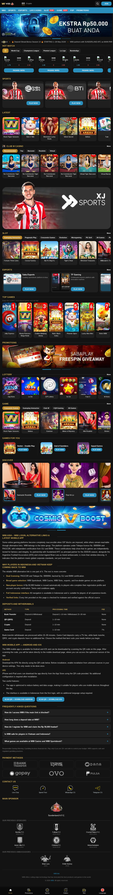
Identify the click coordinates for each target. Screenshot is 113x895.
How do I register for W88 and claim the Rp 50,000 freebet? (31, 727)
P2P (72, 10)
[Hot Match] (5, 50)
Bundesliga (74, 51)
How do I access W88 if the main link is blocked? (27, 712)
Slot (48, 10)
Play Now (41, 495)
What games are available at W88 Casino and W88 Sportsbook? (33, 741)
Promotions (83, 10)
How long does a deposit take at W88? (22, 720)
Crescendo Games (48, 237)
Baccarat (31, 151)
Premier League (49, 51)
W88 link (57, 873)
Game (62, 10)
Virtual (52, 151)
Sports (12, 10)
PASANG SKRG (19, 70)
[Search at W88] (97, 3)
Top (21, 151)
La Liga (63, 51)
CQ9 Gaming (59, 408)
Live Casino (35, 10)
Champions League (31, 51)
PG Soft (89, 237)
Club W (46, 408)
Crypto (29, 3)
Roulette (42, 151)
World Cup (15, 51)
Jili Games (100, 237)
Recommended (10, 151)
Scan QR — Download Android (19, 699)
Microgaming (76, 237)
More (109, 146)
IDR (23, 3)
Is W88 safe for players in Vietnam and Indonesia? (27, 734)
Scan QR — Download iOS (50, 699)
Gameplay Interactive (12, 237)
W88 (4, 10)
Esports (22, 10)
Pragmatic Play (30, 237)
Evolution (63, 237)
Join (106, 4)
